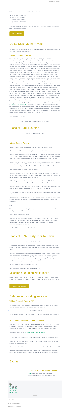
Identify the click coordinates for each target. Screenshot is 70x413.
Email (29, 373)
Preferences (11, 406)
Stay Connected (17, 33)
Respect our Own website (19, 104)
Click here (58, 1)
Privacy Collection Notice (14, 403)
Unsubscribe (18, 406)
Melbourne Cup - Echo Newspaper (35, 332)
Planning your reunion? (19, 286)
